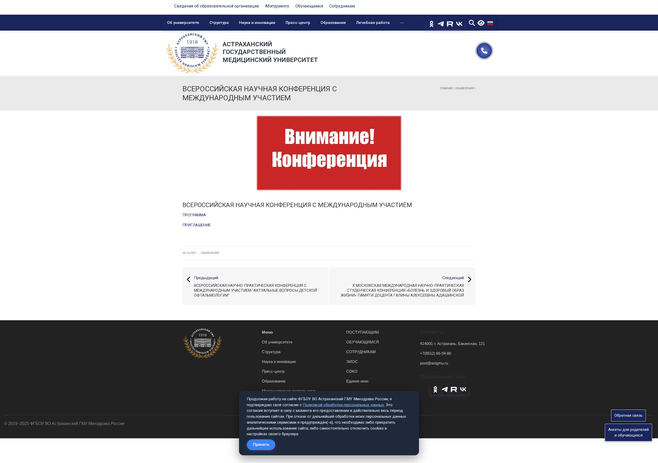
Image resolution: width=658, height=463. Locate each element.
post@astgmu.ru (434, 363)
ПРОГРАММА (194, 215)
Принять (261, 444)
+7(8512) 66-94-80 (435, 353)
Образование (333, 22)
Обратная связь (628, 415)
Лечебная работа (373, 22)
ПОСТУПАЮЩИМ (362, 332)
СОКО (352, 371)
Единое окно (357, 381)
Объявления (464, 88)
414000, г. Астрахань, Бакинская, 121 (452, 343)
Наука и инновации (257, 22)
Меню (267, 332)
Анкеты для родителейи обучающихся (628, 432)
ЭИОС (352, 361)
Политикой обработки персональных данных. (344, 405)
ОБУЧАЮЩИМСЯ (362, 342)
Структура (219, 22)
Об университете (183, 22)
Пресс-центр (298, 22)
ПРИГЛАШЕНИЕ (196, 225)
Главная (446, 88)
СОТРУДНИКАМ (361, 352)
